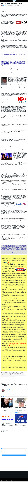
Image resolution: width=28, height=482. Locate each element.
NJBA (22, 373)
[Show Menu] (1, 1)
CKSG (1, 373)
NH (4, 13)
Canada (14, 13)
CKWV (4, 373)
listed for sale (2, 242)
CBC (18, 372)
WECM (8, 375)
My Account (2, 431)
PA (12, 13)
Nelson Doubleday (19, 373)
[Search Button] (26, 1)
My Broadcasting (14, 373)
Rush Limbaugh (22, 374)
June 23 (6, 262)
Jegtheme (15, 480)
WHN (22, 375)
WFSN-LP (15, 375)
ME (3, 13)
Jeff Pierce (7, 373)
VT (5, 13)
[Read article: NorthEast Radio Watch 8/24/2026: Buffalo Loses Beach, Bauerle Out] (7, 402)
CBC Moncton (21, 372)
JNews (3, 480)
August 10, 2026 (20, 412)
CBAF (16, 372)
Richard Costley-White (16, 374)
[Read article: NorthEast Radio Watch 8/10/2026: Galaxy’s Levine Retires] (21, 402)
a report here (21, 200)
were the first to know (13, 263)
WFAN (12, 375)
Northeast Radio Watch (16, 5)
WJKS (24, 375)
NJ (11, 13)
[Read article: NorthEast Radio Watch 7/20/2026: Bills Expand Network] (21, 418)
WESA (10, 375)
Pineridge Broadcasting (4, 374)
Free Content (12, 5)
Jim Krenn (10, 373)
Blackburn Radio (13, 372)
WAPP (6, 375)
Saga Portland (3, 375)
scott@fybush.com (20, 249)
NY (10, 13)
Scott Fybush (4, 5)
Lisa (5, 64)
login (3, 430)
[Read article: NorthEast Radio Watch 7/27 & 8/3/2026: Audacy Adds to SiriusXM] (7, 418)
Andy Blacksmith (8, 372)
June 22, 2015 (8, 5)
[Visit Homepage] (14, 1)
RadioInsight (7, 96)
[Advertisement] (14, 380)
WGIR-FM (18, 375)
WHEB (20, 375)
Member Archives (3, 434)
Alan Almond (4, 372)
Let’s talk (2, 58)
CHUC (24, 372)
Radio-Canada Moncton (10, 374)
